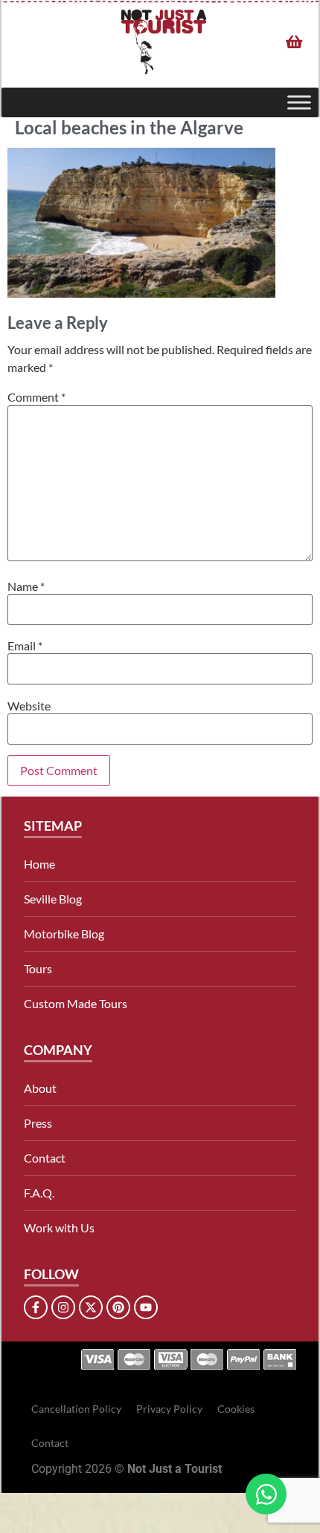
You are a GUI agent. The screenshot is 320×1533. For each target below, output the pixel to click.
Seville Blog (53, 899)
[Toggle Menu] (299, 102)
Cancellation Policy (76, 1408)
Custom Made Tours (75, 1003)
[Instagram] (63, 1307)
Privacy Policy (169, 1408)
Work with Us (59, 1227)
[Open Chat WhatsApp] (266, 1494)
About (40, 1088)
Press (38, 1123)
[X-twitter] (91, 1307)
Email (24, 646)
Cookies (236, 1408)
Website (29, 706)
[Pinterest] (118, 1307)
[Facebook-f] (36, 1307)
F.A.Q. (39, 1193)
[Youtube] (146, 1307)
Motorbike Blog (64, 933)
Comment (36, 397)
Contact (44, 1158)
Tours (38, 968)
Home (39, 864)
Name (26, 586)
